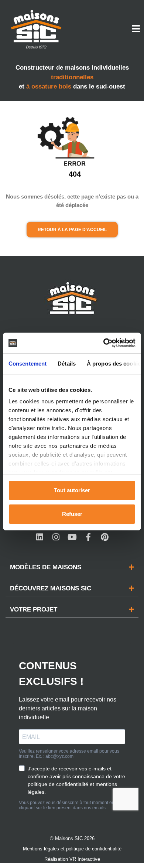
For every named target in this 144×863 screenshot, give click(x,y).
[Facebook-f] (88, 537)
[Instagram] (56, 537)
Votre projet (33, 609)
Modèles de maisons (45, 567)
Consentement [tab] (27, 363)
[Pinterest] (104, 537)
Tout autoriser (72, 490)
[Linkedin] (39, 537)
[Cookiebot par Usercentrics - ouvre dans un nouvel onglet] (104, 343)
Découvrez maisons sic (50, 588)
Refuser (72, 514)
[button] (72, 567)
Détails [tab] (67, 363)
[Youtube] (72, 537)
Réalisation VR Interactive (72, 859)
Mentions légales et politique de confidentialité (72, 849)
